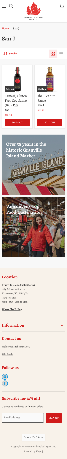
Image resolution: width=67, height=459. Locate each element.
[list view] (61, 54)
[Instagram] (5, 377)
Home (5, 28)
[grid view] (53, 54)
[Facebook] (5, 383)
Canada (32, 437)
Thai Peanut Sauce (46, 98)
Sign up (54, 418)
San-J (8, 110)
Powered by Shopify (33, 451)
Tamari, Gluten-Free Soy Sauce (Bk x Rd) (16, 100)
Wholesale (7, 354)
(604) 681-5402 (9, 297)
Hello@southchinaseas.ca (16, 346)
